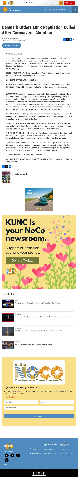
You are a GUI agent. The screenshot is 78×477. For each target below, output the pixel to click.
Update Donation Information (65, 444)
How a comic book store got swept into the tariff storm (33, 345)
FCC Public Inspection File (50, 444)
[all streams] (75, 9)
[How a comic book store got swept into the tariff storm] (8, 345)
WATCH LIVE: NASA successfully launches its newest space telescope (39, 331)
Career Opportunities (35, 453)
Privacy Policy (48, 449)
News (16, 300)
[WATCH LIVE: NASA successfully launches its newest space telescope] (8, 331)
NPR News (18, 314)
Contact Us (63, 449)
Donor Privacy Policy (50, 454)
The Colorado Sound (66, 454)
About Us (31, 444)
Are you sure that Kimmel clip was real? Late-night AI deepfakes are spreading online (43, 317)
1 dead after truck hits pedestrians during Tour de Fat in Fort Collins (37, 303)
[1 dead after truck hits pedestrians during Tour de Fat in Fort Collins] (8, 304)
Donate (70, 3)
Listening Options (34, 449)
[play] (5, 9)
